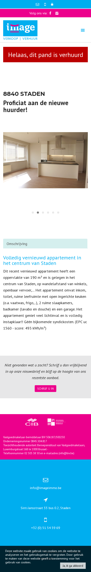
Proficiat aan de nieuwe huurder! (35, 106)
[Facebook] (50, 13)
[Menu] (83, 30)
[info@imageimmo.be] (38, 4)
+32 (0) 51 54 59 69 (45, 528)
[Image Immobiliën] (20, 29)
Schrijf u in (45, 388)
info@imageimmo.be (45, 488)
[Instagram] (56, 13)
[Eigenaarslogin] (52, 4)
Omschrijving (17, 243)
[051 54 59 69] (45, 4)
